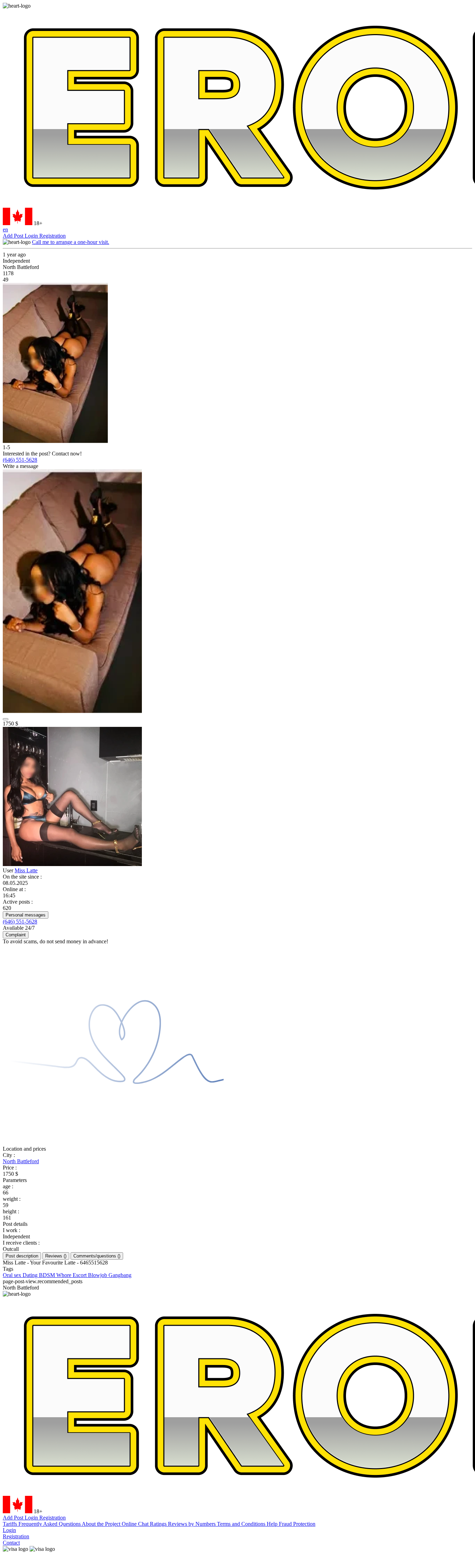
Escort (80, 1275)
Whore (64, 1275)
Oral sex (13, 1275)
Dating (31, 1275)
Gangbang (119, 1275)
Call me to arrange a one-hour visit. (70, 242)
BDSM (47, 1275)
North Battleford (21, 1161)
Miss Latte (26, 870)
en (5, 229)
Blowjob (98, 1275)
